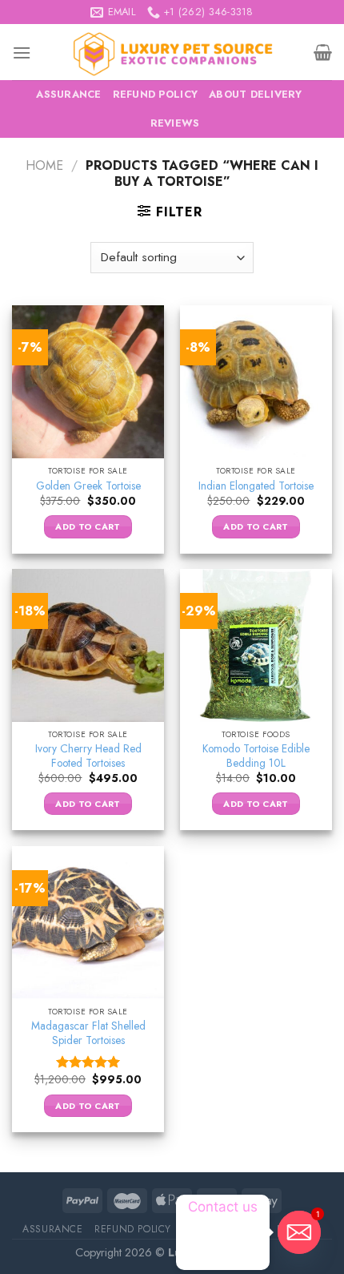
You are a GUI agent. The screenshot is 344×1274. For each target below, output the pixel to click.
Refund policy (155, 94)
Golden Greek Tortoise (88, 486)
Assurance (68, 94)
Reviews (175, 123)
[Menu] (21, 52)
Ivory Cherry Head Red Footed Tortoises (88, 756)
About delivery (255, 94)
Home (44, 165)
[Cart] (323, 52)
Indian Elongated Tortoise (256, 486)
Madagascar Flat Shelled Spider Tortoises (88, 1033)
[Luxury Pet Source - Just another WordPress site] (172, 52)
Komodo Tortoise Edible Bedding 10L (256, 756)
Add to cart (88, 526)
